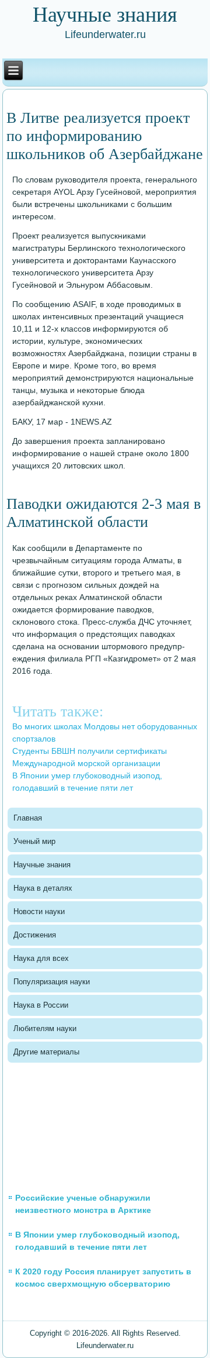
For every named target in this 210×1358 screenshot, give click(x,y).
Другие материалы (46, 1051)
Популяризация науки (51, 981)
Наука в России (40, 1005)
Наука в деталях (42, 888)
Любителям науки (44, 1028)
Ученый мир (34, 841)
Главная (27, 818)
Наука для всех (41, 958)
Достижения (34, 934)
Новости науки (39, 911)
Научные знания (42, 864)
